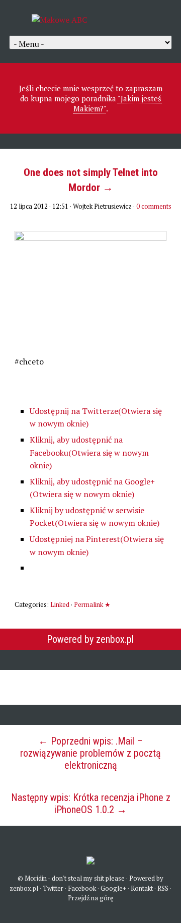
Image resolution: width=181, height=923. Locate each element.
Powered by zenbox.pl (90, 639)
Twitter (53, 888)
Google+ (113, 888)
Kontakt (142, 888)
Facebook (82, 888)
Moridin (36, 878)
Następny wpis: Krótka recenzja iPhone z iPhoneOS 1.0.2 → (90, 803)
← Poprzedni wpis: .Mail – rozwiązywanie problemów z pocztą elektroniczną (90, 753)
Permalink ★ (92, 604)
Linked (59, 604)
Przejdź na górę (91, 897)
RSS (162, 888)
